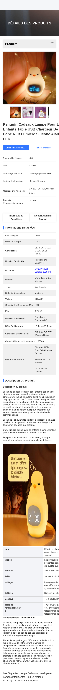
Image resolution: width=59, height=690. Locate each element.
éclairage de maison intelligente (20, 680)
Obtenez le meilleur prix (17, 147)
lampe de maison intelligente (36, 673)
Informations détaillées (16, 217)
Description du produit (43, 217)
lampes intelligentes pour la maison (23, 677)
